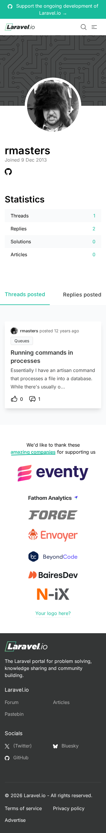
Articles (61, 702)
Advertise (15, 820)
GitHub (20, 757)
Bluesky (69, 746)
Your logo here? (53, 613)
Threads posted (25, 294)
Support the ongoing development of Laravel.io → (56, 9)
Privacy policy (69, 808)
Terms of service (23, 808)
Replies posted (82, 294)
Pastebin (14, 714)
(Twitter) (22, 746)
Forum (12, 702)
